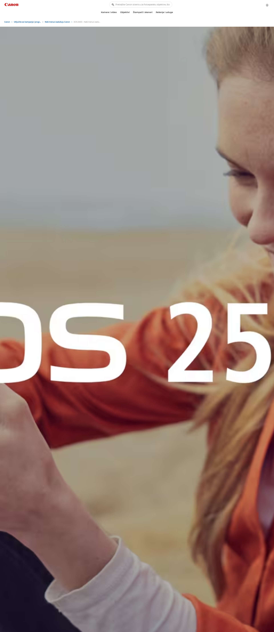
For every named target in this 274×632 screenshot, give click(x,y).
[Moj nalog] (267, 5)
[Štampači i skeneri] (153, 12)
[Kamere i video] (118, 12)
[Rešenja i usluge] (174, 12)
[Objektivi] (131, 12)
